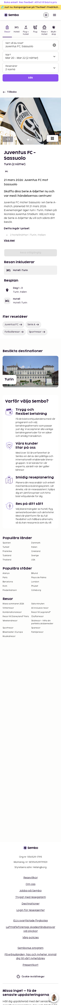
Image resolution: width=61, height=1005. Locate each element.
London (35, 582)
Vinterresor (8, 608)
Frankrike (7, 551)
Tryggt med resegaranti (30, 897)
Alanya (6, 573)
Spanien (7, 543)
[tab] (7, 30)
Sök (30, 78)
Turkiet (6, 547)
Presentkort (30, 965)
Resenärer (11, 66)
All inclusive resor (39, 608)
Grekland (35, 551)
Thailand (7, 560)
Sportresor (35, 331)
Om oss (30, 884)
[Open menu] (54, 15)
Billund (34, 573)
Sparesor (35, 628)
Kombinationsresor (12, 612)
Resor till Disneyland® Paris (16, 616)
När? (8, 54)
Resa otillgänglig (30, 253)
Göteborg (36, 590)
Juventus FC (11, 324)
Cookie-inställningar (33, 976)
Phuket (34, 586)
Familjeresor (37, 632)
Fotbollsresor (12, 331)
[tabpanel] (30, 60)
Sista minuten (37, 604)
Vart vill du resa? (14, 43)
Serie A (31, 324)
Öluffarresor (37, 616)
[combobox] (27, 46)
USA (33, 560)
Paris (5, 577)
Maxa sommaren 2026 (13, 604)
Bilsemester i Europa (13, 632)
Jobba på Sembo (31, 890)
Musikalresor (9, 636)
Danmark (35, 543)
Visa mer (9, 241)
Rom (5, 586)
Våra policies (30, 937)
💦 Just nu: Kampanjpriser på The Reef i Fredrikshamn (31, 7)
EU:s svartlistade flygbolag (30, 920)
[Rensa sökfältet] (54, 45)
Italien (34, 547)
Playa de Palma (38, 577)
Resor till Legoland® (41, 612)
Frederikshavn (10, 590)
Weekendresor (10, 621)
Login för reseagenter (30, 910)
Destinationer (31, 903)
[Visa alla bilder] (52, 138)
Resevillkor (30, 877)
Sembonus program (30, 948)
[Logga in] (46, 15)
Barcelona (8, 582)
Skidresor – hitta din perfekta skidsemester (42, 622)
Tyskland (7, 555)
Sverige (35, 555)
